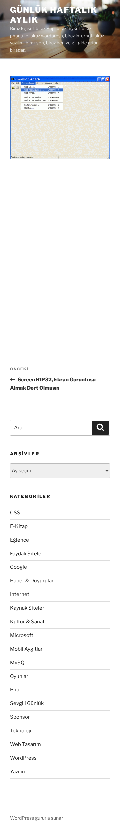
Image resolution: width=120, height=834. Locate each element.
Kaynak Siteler (27, 608)
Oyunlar (19, 676)
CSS (15, 513)
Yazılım (18, 772)
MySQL (18, 663)
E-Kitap (19, 526)
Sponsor (20, 717)
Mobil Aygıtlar (26, 649)
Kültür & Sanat (27, 622)
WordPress (23, 758)
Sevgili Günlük (27, 703)
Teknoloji (20, 731)
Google (18, 567)
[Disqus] (60, 252)
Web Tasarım (25, 744)
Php (14, 690)
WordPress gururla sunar (36, 818)
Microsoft (21, 635)
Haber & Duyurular (32, 581)
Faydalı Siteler (26, 554)
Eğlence (19, 540)
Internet (19, 594)
